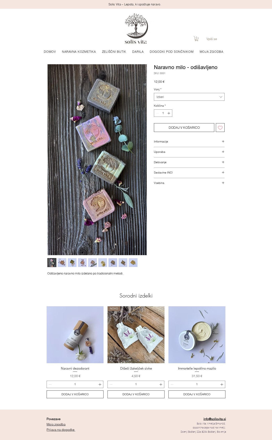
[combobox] (189, 97)
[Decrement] (157, 113)
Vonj (157, 89)
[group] (136, 352)
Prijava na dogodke (61, 430)
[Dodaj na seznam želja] (220, 127)
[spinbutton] (163, 113)
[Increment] (169, 113)
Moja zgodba (56, 424)
